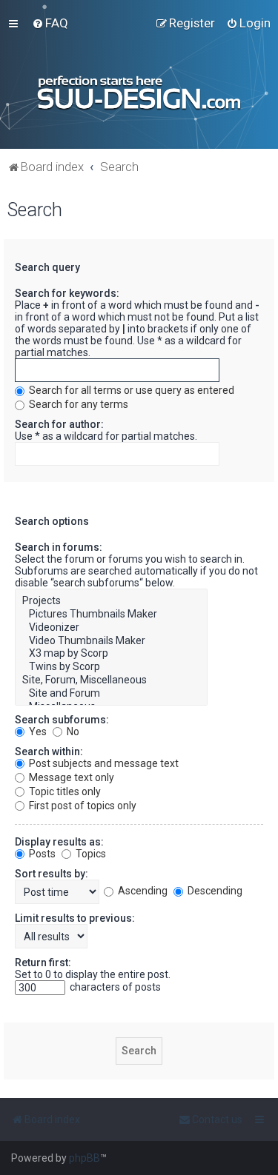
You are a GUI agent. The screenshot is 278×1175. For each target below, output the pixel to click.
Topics (89, 854)
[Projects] (111, 601)
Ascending (142, 891)
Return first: (43, 962)
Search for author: (59, 424)
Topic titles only (64, 791)
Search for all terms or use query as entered (130, 390)
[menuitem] (50, 23)
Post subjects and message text (103, 763)
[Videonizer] (111, 628)
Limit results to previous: (75, 918)
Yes (37, 731)
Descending (213, 891)
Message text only (70, 777)
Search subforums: (62, 720)
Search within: (49, 751)
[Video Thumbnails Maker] (111, 641)
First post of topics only (81, 805)
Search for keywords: (67, 293)
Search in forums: (58, 547)
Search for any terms (77, 404)
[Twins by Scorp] (111, 667)
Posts (41, 854)
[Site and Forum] (111, 693)
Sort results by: (51, 874)
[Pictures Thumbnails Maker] (111, 614)
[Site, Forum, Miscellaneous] (111, 680)
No (71, 731)
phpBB (84, 1158)
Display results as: (59, 842)
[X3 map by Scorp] (111, 653)
